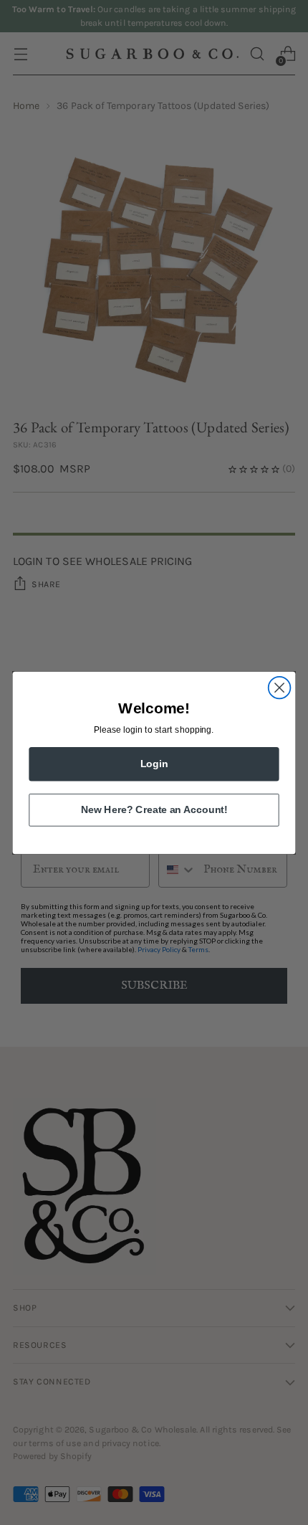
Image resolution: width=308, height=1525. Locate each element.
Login (154, 763)
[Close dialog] (280, 687)
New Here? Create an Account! (154, 809)
